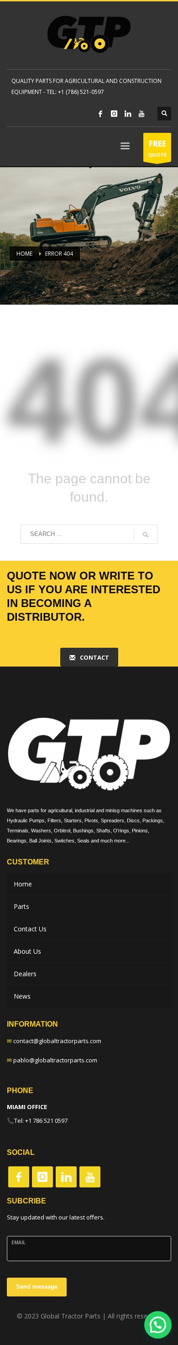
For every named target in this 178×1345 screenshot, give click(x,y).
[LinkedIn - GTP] (66, 1176)
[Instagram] (114, 113)
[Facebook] (100, 113)
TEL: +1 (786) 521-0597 (75, 92)
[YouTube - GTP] (89, 1176)
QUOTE (157, 148)
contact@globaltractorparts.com (57, 1041)
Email (18, 1242)
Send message (37, 1286)
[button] (158, 1325)
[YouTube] (141, 113)
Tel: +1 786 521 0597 (41, 1120)
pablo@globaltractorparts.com (55, 1060)
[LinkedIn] (128, 113)
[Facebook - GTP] (18, 1176)
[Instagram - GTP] (42, 1176)
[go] (145, 534)
